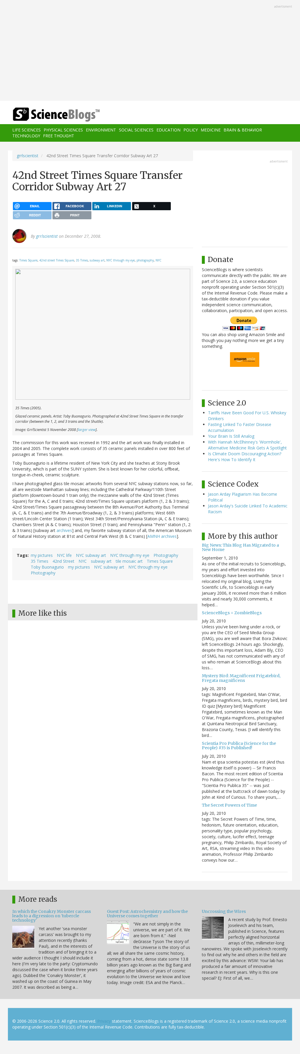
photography (145, 260)
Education (168, 130)
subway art (97, 260)
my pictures (42, 555)
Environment (101, 130)
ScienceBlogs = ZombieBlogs (232, 612)
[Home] (58, 114)
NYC (158, 260)
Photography (166, 555)
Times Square (28, 260)
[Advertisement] (150, 51)
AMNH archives (162, 536)
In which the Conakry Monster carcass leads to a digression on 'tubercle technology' (51, 916)
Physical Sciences (63, 130)
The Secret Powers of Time (229, 805)
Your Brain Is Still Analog (231, 436)
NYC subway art (91, 555)
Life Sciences (26, 130)
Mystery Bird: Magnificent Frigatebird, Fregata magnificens (241, 678)
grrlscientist (27, 155)
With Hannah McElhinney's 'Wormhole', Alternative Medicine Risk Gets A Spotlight (247, 445)
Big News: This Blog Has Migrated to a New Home (240, 547)
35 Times (82, 260)
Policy (190, 130)
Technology (26, 135)
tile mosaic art (129, 561)
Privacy (104, 1021)
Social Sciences (136, 130)
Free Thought (58, 135)
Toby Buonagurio (47, 567)
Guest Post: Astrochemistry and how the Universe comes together (147, 913)
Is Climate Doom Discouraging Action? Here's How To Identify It (244, 456)
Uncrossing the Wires (224, 911)
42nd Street (63, 561)
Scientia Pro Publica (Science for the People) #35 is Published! (239, 745)
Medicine (211, 130)
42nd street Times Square (56, 260)
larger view (87, 429)
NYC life (64, 555)
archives (64, 530)
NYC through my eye (120, 260)
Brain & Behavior (243, 130)
